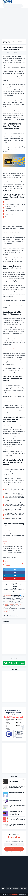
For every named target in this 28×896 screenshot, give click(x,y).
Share (15, 572)
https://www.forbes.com (15, 181)
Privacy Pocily (23, 888)
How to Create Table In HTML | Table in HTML (17, 806)
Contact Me (15, 888)
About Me (9, 888)
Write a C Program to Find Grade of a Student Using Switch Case (17, 787)
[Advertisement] (14, 24)
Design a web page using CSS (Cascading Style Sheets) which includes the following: (16, 813)
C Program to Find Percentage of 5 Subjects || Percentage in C (16, 799)
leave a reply (20, 52)
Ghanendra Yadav (15, 595)
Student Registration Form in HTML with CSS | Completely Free (16, 793)
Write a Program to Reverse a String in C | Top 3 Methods (17, 780)
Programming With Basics (14, 894)
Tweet (15, 569)
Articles (5, 52)
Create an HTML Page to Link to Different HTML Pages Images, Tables (17, 818)
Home (3, 888)
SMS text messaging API (18, 304)
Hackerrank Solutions (8, 604)
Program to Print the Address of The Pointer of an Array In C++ (17, 825)
